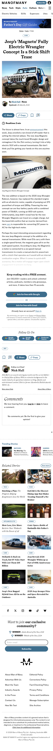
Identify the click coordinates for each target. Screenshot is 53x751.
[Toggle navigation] (50, 8)
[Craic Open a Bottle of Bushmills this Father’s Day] (39, 511)
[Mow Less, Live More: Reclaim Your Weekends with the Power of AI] (14, 511)
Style (18, 8)
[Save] (32, 115)
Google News (28, 338)
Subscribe (41, 3)
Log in (31, 404)
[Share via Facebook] (48, 79)
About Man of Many (44, 389)
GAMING (46, 448)
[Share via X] (48, 84)
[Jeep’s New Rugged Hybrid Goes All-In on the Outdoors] (14, 577)
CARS (26, 35)
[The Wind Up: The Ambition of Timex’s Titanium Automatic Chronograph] (7, 452)
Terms (31, 315)
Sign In (38, 311)
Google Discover (12, 338)
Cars (32, 31)
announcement (37, 129)
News (4, 8)
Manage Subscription (39, 700)
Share (9, 115)
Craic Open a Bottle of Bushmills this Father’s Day (37, 528)
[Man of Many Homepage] (14, 2)
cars (8, 224)
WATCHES (17, 448)
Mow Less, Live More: (12, 528)
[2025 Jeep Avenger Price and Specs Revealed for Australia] (39, 577)
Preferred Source (44, 338)
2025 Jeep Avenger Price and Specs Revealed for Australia (38, 594)
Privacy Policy (40, 315)
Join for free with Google (28, 294)
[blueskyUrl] (45, 610)
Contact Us (10, 700)
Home (21, 31)
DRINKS (31, 521)
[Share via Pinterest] (48, 89)
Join (38, 404)
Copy (23, 115)
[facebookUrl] (8, 610)
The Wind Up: (20, 454)
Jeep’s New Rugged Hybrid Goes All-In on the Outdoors (14, 594)
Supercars (34, 13)
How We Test (11, 705)
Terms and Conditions (39, 695)
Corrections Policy (38, 679)
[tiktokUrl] (37, 610)
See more (46, 465)
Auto (25, 8)
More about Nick (7, 389)
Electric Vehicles (9, 13)
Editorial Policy (36, 674)
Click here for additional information (26, 727)
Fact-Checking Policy (39, 685)
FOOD (31, 487)
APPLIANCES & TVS (9, 521)
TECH (5, 487)
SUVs (23, 13)
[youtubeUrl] (30, 610)
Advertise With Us (13, 679)
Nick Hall (16, 102)
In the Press (10, 695)
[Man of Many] (26, 662)
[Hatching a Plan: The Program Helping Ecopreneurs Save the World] (14, 476)
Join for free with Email (26, 305)
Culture (33, 8)
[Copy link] (48, 94)
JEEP (5, 348)
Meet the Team (11, 685)
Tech (11, 8)
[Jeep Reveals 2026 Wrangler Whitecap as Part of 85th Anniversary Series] (39, 542)
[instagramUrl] (23, 610)
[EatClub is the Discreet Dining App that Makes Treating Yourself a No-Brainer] (39, 476)
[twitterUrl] (15, 610)
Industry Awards (12, 690)
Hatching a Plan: (13, 494)
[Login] (49, 2)
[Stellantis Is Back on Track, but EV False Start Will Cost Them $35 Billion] (14, 542)
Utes (45, 13)
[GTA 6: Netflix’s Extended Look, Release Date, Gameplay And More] (36, 452)
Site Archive (35, 705)
